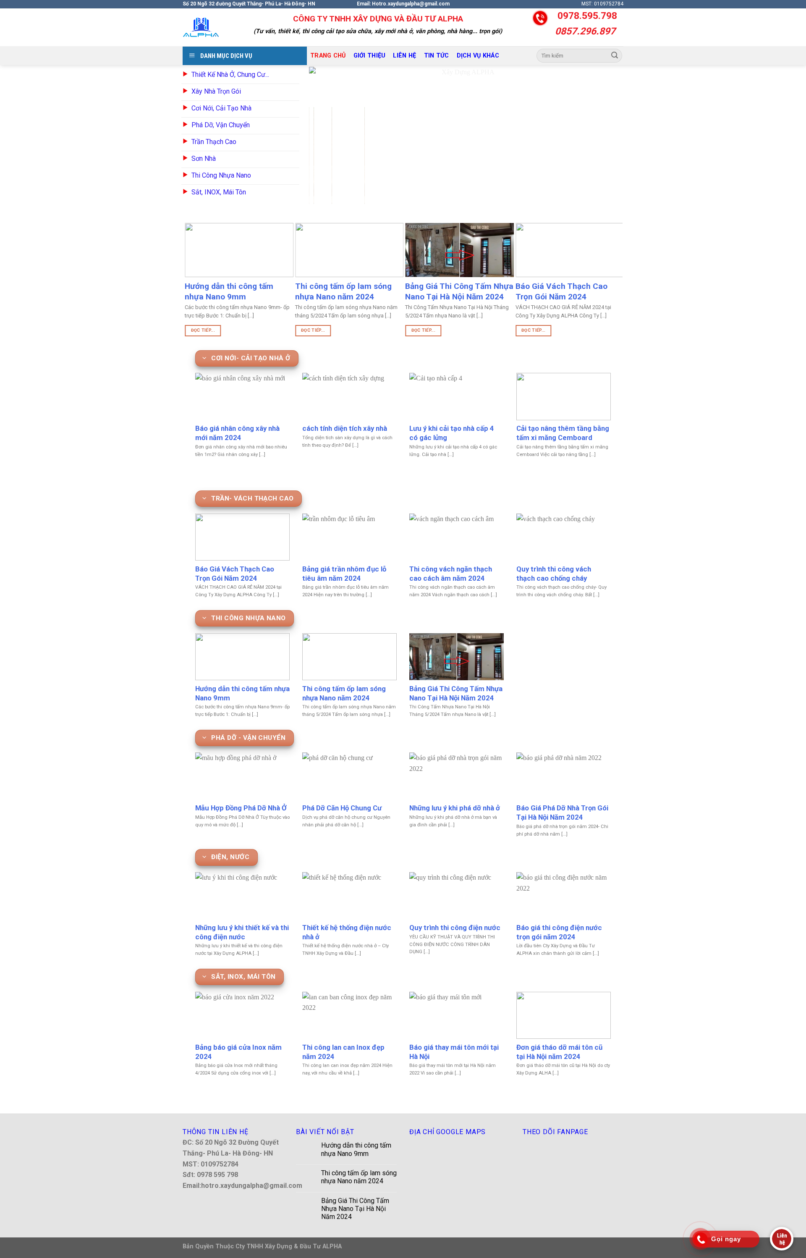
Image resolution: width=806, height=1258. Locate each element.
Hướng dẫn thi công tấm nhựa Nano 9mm (356, 1149)
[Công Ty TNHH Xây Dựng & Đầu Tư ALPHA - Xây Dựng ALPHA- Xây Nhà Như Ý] (201, 27)
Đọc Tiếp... (200, 330)
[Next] (603, 135)
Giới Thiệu (369, 55)
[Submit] (614, 56)
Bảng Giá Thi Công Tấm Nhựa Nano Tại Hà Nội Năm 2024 (355, 1209)
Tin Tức (436, 55)
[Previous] (325, 135)
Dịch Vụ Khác (478, 55)
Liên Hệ (404, 55)
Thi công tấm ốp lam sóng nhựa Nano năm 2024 (359, 1177)
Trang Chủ (328, 55)
